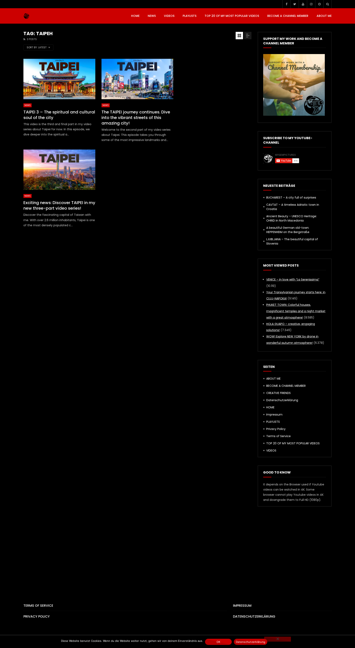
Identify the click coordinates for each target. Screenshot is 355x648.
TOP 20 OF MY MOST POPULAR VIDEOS (232, 16)
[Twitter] (294, 4)
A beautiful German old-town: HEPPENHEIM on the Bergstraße (287, 230)
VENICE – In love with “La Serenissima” (292, 279)
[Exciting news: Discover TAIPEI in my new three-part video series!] (59, 169)
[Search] (327, 4)
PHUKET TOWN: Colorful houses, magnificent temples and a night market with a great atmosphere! (295, 311)
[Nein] (277, 639)
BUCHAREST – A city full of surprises (291, 197)
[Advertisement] (215, 87)
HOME (135, 16)
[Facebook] (286, 4)
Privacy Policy (276, 429)
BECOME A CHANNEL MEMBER (287, 16)
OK (218, 641)
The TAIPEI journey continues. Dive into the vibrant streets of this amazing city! (135, 117)
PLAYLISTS (189, 16)
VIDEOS (169, 16)
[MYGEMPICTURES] (26, 16)
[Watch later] (319, 4)
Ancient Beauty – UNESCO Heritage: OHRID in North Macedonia (291, 218)
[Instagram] (311, 4)
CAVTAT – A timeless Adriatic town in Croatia (292, 207)
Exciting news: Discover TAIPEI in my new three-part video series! (59, 205)
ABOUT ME (324, 16)
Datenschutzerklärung (282, 400)
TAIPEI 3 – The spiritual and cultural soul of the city (59, 114)
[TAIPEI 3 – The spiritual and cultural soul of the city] (59, 79)
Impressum (274, 414)
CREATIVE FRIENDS (278, 393)
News (152, 16)
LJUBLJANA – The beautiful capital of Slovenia (292, 241)
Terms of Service (278, 436)
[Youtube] (303, 4)
